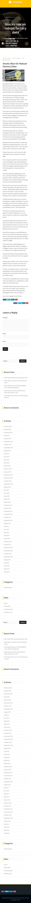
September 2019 (8, 447)
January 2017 (7, 544)
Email (4, 341)
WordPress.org (8, 612)
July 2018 (6, 490)
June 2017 (6, 529)
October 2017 (7, 517)
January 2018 (7, 508)
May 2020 (6, 435)
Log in (5, 603)
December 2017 (8, 511)
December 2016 (8, 547)
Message (5, 317)
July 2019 (6, 453)
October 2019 (7, 444)
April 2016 (7, 572)
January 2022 (7, 429)
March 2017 (7, 538)
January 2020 (7, 438)
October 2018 (7, 481)
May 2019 (6, 459)
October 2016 (7, 553)
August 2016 (7, 559)
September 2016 (8, 556)
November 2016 (8, 550)
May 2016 (6, 569)
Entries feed (7, 606)
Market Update (8, 587)
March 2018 (7, 502)
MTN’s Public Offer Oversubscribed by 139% (15, 377)
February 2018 (8, 505)
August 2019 (7, 450)
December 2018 (8, 475)
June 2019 (6, 456)
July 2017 (6, 526)
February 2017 (8, 541)
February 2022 (8, 426)
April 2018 (7, 499)
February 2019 (8, 469)
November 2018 (8, 478)
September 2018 (8, 484)
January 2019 (7, 472)
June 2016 (6, 566)
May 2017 (6, 532)
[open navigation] (27, 44)
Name (4, 333)
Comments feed (8, 609)
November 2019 (8, 441)
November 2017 (8, 514)
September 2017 (8, 520)
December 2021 (8, 432)
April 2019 (7, 463)
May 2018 (6, 496)
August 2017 (7, 523)
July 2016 (6, 563)
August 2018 (7, 487)
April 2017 (7, 535)
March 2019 (7, 466)
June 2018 (6, 493)
